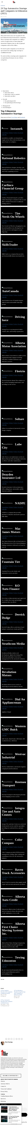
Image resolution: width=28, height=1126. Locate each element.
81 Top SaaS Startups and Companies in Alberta (14, 1117)
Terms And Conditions (6, 1089)
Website (11, 132)
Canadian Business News (7, 1096)
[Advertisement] (14, 76)
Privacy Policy (4, 1091)
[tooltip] (6, 1039)
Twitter (15, 132)
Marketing (3, 1101)
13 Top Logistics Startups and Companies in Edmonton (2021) (6, 992)
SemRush (22, 117)
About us (3, 1081)
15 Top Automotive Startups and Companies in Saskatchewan (6, 1001)
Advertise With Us (5, 1083)
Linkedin (4, 134)
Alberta (3, 5)
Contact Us (3, 1086)
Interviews (3, 1098)
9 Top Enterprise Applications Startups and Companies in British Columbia (14, 1108)
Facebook (20, 132)
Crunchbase (14, 117)
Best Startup (9, 1042)
